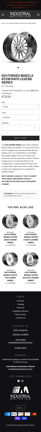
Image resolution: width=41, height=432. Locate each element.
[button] (20, 46)
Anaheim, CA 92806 (20, 334)
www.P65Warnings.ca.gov (13, 196)
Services (20, 301)
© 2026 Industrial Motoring (14, 425)
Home (3, 23)
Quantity (5, 123)
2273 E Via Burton (20, 330)
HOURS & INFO (20, 348)
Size (3, 102)
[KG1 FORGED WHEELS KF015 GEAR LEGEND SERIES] (10, 221)
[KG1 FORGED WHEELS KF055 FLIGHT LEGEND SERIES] (30, 221)
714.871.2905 (21, 340)
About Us (20, 307)
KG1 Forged (9, 86)
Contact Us (20, 318)
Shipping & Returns (20, 311)
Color (4, 112)
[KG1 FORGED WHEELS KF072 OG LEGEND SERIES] (10, 259)
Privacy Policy (20, 314)
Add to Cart (20, 138)
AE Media (32, 425)
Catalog (20, 304)
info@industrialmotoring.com (20, 342)
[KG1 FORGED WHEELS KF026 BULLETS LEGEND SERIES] (30, 259)
